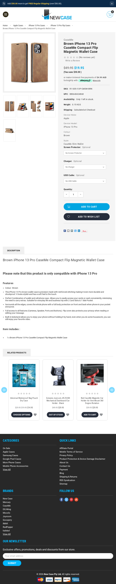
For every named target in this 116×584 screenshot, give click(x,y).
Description (13, 250)
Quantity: (68, 189)
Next (112, 390)
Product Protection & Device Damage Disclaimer (82, 459)
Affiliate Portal (66, 448)
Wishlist (35, 414)
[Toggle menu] (5, 14)
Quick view (24, 375)
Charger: (73, 161)
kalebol (6, 530)
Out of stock (56, 415)
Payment (64, 469)
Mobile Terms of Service (71, 452)
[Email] (68, 231)
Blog (62, 473)
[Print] (72, 231)
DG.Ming (7, 509)
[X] (75, 231)
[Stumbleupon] (76, 499)
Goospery (7, 520)
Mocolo (6, 513)
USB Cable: (74, 175)
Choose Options (21, 415)
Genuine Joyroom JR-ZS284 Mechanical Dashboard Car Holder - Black (58, 400)
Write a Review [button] (72, 60)
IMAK (5, 523)
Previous (4, 390)
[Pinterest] (84, 231)
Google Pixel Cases (12, 459)
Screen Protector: (77, 147)
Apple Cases (9, 452)
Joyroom (7, 516)
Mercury (6, 502)
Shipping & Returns (68, 476)
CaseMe (7, 505)
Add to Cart (90, 415)
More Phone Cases (12, 462)
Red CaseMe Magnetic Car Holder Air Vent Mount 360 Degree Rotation (92, 400)
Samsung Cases (10, 455)
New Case (7, 498)
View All (7, 469)
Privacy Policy (66, 455)
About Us (64, 462)
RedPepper (8, 527)
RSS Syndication (67, 480)
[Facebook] (65, 231)
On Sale (6, 448)
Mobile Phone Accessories (15, 466)
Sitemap (63, 484)
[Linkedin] (79, 231)
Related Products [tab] (16, 353)
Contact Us (65, 466)
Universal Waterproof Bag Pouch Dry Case (24, 399)
